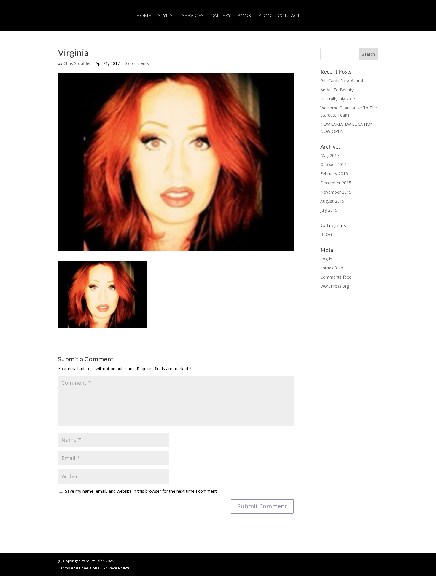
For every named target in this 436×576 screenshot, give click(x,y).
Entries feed (331, 268)
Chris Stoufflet (77, 63)
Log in (326, 258)
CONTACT (289, 15)
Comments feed (335, 277)
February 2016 (334, 173)
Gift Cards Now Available (344, 80)
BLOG (264, 15)
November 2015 (335, 192)
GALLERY (220, 15)
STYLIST (166, 15)
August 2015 (332, 201)
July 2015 (329, 210)
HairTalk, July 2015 (338, 99)
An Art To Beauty (337, 89)
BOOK (244, 15)
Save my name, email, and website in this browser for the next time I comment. (141, 491)
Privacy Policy (116, 568)
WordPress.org (334, 286)
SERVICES (193, 15)
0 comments (137, 63)
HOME (143, 15)
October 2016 (333, 164)
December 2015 (335, 183)
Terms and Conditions (78, 568)
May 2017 (329, 155)
